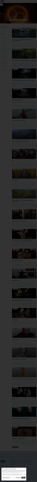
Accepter (23, 477)
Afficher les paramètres (6, 477)
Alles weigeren (18, 477)
